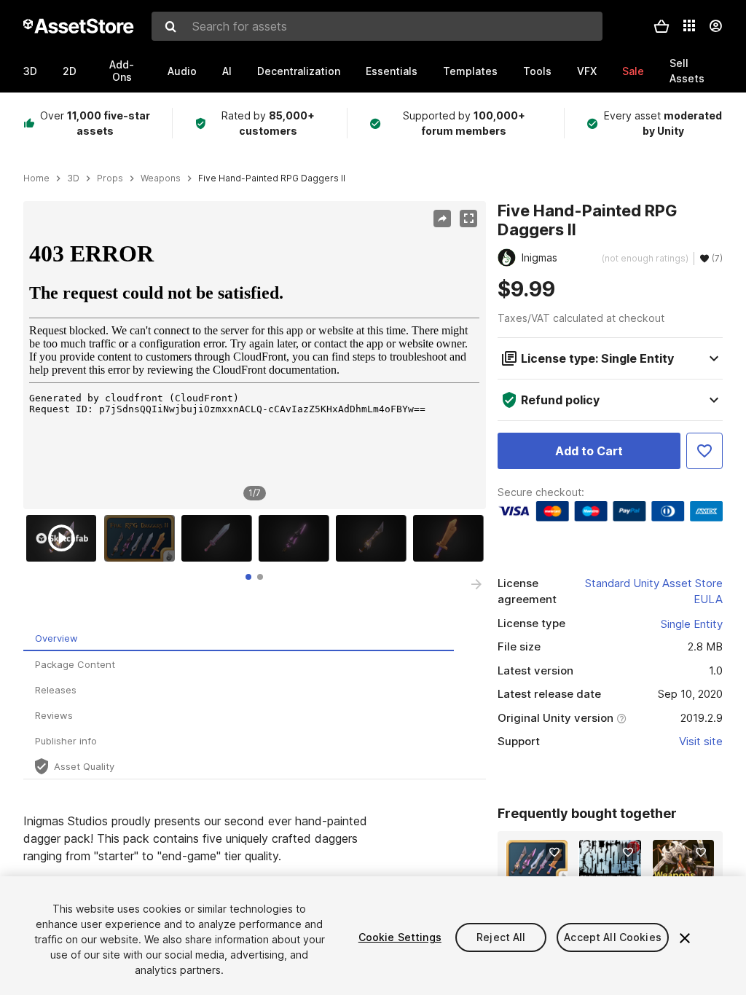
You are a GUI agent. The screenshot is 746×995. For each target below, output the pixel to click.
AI (227, 71)
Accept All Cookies (612, 937)
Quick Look (545, 868)
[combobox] (377, 26)
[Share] (442, 218)
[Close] (685, 938)
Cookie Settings (399, 937)
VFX (587, 71)
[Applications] (689, 25)
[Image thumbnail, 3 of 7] (220, 538)
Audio (182, 71)
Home (36, 178)
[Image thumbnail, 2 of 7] (142, 538)
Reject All (500, 937)
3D (30, 71)
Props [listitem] (110, 178)
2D (69, 71)
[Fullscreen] (468, 218)
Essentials (391, 71)
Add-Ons (121, 70)
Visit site (701, 741)
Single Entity (692, 624)
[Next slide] (476, 584)
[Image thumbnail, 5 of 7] (374, 538)
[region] (254, 354)
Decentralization (298, 71)
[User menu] (715, 26)
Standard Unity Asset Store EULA (654, 591)
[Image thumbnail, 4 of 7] (297, 538)
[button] (661, 26)
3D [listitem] (73, 178)
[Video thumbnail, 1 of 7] (64, 538)
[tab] (248, 577)
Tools (537, 71)
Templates (470, 71)
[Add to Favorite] (704, 451)
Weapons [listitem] (161, 178)
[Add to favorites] (554, 852)
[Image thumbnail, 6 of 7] (451, 538)
